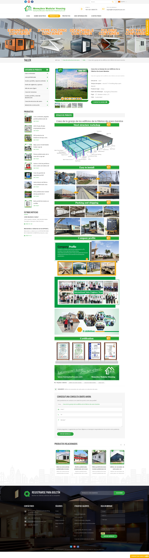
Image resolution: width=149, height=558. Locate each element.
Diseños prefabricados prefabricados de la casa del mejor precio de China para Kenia (62, 468)
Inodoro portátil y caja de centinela (35, 81)
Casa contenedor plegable (82, 520)
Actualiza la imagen (111, 533)
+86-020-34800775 (91, 10)
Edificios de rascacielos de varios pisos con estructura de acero (81, 389)
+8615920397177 (33, 525)
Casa (28, 16)
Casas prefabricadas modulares (84, 533)
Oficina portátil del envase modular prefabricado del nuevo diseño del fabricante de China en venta (81, 468)
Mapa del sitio (59, 523)
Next (124, 444)
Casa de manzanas (30, 92)
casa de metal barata (90, 383)
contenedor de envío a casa (82, 530)
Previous (120, 444)
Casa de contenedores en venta (84, 539)
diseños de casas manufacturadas (84, 523)
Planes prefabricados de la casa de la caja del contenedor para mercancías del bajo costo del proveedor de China (41, 155)
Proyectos (66, 16)
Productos (54, 16)
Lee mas (35, 121)
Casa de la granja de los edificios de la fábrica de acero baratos (81, 404)
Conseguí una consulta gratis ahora (140, 556)
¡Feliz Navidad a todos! (31, 217)
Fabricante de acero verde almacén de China (117, 468)
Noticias (57, 517)
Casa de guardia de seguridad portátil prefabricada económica (40, 174)
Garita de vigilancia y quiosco (33, 85)
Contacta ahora (99, 102)
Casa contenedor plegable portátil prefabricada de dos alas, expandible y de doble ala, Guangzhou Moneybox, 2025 (41, 118)
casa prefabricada (30, 77)
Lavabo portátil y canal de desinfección (32, 97)
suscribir (119, 493)
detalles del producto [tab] (64, 115)
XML (56, 527)
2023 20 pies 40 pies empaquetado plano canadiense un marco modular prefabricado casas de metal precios (40, 127)
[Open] (147, 26)
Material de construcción (32, 105)
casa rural (101, 383)
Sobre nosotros (40, 16)
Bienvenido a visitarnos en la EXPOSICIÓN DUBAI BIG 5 (36, 229)
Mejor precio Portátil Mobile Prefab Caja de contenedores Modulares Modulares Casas (41, 146)
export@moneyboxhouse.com (116, 10)
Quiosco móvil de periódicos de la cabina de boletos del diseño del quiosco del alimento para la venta (41, 165)
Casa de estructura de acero (33, 101)
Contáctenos (96, 16)
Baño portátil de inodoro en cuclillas (41, 202)
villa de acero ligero (30, 88)
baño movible (78, 517)
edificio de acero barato (75, 383)
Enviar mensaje (65, 434)
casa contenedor (30, 74)
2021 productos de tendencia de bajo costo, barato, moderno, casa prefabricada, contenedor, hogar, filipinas (40, 137)
